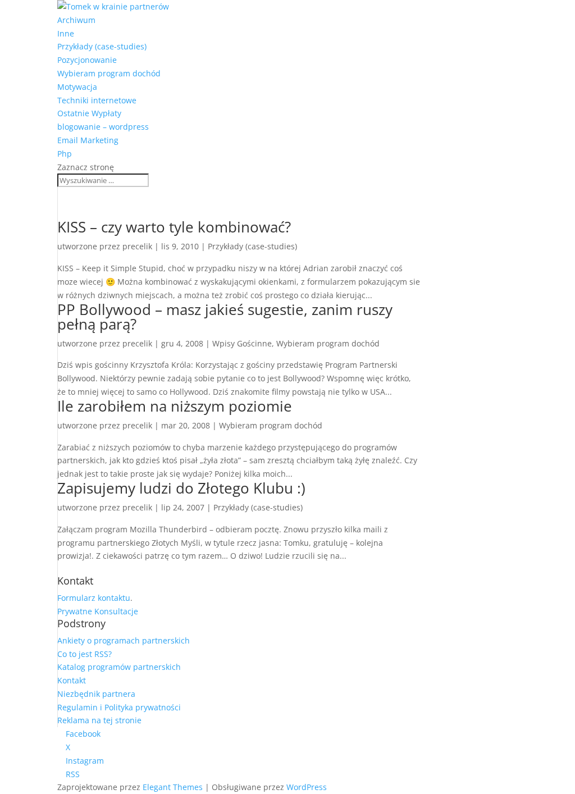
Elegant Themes (173, 787)
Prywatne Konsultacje (97, 611)
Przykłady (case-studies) (102, 46)
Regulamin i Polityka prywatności (119, 707)
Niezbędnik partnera (96, 693)
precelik (137, 246)
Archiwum (76, 20)
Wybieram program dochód (109, 73)
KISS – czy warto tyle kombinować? (174, 227)
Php (64, 153)
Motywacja (77, 86)
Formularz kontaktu (93, 597)
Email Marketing (87, 140)
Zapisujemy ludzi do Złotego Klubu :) (181, 488)
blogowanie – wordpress (103, 126)
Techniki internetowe (96, 100)
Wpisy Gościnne (242, 343)
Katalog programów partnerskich (119, 666)
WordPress (306, 787)
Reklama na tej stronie (99, 720)
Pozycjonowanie (87, 59)
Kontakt (71, 680)
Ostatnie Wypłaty (89, 113)
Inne (65, 33)
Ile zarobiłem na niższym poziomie (174, 406)
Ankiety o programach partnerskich (123, 640)
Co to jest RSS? (84, 654)
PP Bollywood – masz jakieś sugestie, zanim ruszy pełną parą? (225, 316)
